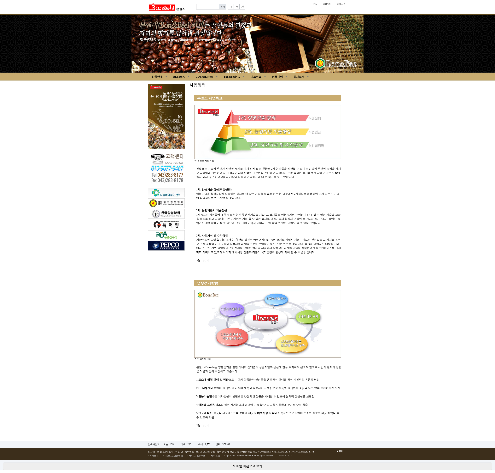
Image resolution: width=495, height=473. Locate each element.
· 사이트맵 (214, 455)
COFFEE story (204, 76)
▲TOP (339, 451)
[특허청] (166, 224)
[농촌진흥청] (166, 235)
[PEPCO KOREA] (166, 245)
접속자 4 (340, 4)
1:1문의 (327, 4)
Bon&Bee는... (232, 76)
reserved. (270, 455)
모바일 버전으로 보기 (247, 466)
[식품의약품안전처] (166, 192)
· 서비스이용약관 (196, 455)
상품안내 (157, 76)
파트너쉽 (256, 76)
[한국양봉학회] (166, 213)
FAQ (315, 4)
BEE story (179, 76)
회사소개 (299, 76)
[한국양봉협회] (166, 203)
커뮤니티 (277, 76)
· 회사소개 (153, 455)
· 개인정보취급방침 (173, 455)
